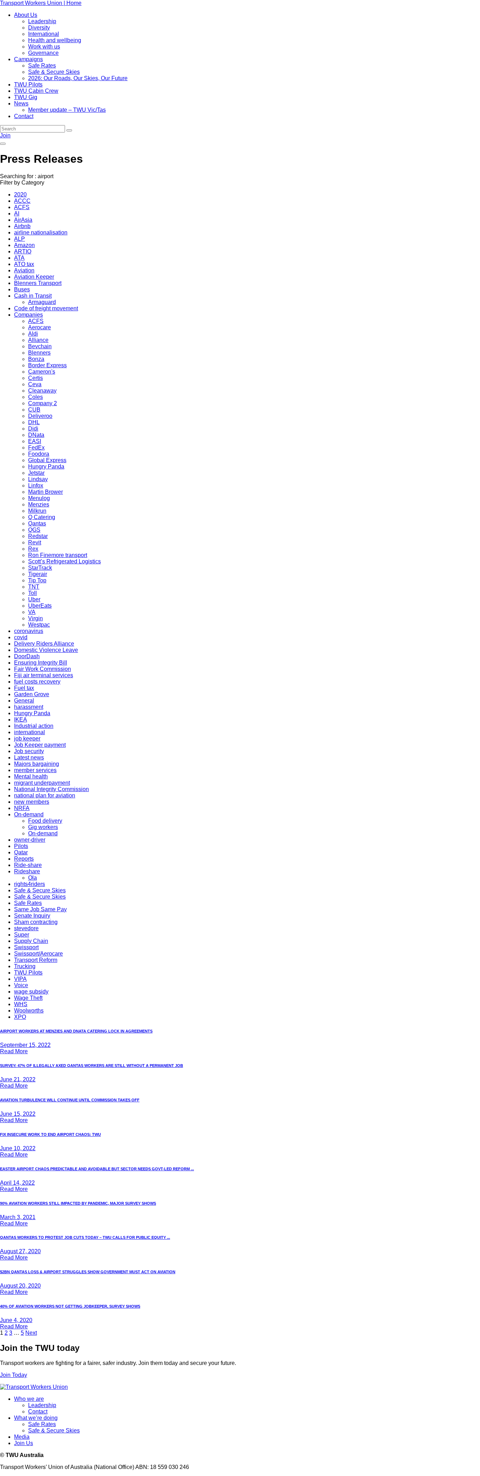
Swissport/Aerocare (38, 954)
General (24, 701)
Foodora (38, 454)
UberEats (40, 606)
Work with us (44, 47)
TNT (33, 587)
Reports (24, 859)
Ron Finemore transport (57, 555)
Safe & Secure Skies (54, 72)
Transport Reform (35, 960)
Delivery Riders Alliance (44, 644)
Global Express (47, 460)
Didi (33, 429)
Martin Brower (45, 492)
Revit (34, 542)
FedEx (36, 448)
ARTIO (22, 251)
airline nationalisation (40, 232)
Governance (43, 53)
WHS (20, 1004)
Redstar (38, 536)
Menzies (38, 504)
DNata (36, 435)
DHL (34, 422)
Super (21, 935)
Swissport (26, 947)
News (21, 103)
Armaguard (42, 302)
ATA (19, 258)
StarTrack (40, 568)
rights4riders (29, 884)
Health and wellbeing (54, 40)
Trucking (24, 966)
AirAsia (23, 220)
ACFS (22, 207)
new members (31, 802)
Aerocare (39, 327)
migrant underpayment (42, 783)
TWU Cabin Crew (36, 91)
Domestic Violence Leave (46, 650)
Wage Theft (28, 998)
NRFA (22, 808)
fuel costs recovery (37, 682)
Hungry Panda (46, 467)
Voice (21, 985)
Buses (22, 289)
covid (20, 637)
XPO (20, 1017)
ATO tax (24, 264)
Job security (29, 751)
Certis (35, 378)
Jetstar (36, 473)
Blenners (39, 353)
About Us (25, 15)
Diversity (39, 28)
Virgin (35, 618)
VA (31, 612)
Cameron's (41, 372)
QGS (34, 530)
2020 (20, 195)
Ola (32, 878)
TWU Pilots (28, 85)
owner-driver (29, 840)
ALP (19, 239)
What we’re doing (36, 1418)
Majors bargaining (36, 764)
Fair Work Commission (42, 669)
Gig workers (43, 827)
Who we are (29, 1399)
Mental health (31, 776)
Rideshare (27, 871)
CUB (34, 410)
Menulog (39, 498)
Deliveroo (40, 416)
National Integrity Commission (51, 789)
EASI (34, 441)
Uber (34, 599)
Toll (32, 593)
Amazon (24, 245)
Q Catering (41, 517)
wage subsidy (31, 992)
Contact (23, 116)
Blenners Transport (37, 283)
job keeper (27, 739)
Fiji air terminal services (43, 675)
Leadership (42, 21)
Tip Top (37, 580)
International (43, 34)
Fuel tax (24, 688)
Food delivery (45, 821)
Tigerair (37, 574)
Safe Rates (42, 66)
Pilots (21, 846)
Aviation (24, 270)
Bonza (36, 359)
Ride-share (28, 865)
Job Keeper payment (40, 745)
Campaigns (28, 59)
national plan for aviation (44, 795)
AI (16, 213)
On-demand (29, 814)
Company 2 (42, 403)
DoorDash (27, 656)
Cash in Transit (33, 296)
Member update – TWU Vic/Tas (67, 110)
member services (35, 770)
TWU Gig (25, 97)
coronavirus (28, 631)
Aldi (33, 334)
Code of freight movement (46, 308)
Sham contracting (36, 922)
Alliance (38, 340)
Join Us (23, 1443)
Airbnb (22, 226)
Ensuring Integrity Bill (40, 663)
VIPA (20, 979)
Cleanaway (42, 391)
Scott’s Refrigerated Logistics (64, 561)
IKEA (20, 720)
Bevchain (40, 346)
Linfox (35, 485)
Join (5, 135)
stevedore (26, 928)
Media (22, 1437)
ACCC (22, 201)
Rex (33, 549)
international (29, 732)
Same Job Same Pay (40, 909)
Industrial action (33, 726)
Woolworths (29, 1011)
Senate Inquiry (32, 916)
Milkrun (37, 511)
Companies (28, 315)
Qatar (21, 852)
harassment (28, 707)
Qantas (37, 523)
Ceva (34, 384)
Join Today (13, 1375)
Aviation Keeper (34, 277)
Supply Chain (31, 941)
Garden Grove (31, 694)
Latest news (29, 757)
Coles (35, 397)
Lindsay (38, 479)
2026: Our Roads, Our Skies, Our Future (78, 78)
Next (31, 1333)
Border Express (47, 365)
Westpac (39, 625)
